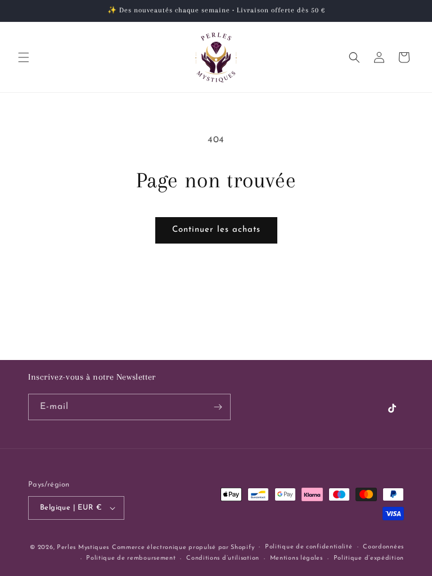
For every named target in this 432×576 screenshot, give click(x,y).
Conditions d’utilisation (222, 558)
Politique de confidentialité (309, 547)
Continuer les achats (216, 230)
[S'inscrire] (217, 407)
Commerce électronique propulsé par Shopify (183, 547)
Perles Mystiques (83, 547)
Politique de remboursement (131, 558)
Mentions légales (296, 558)
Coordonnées (383, 547)
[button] (23, 57)
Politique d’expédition (369, 558)
